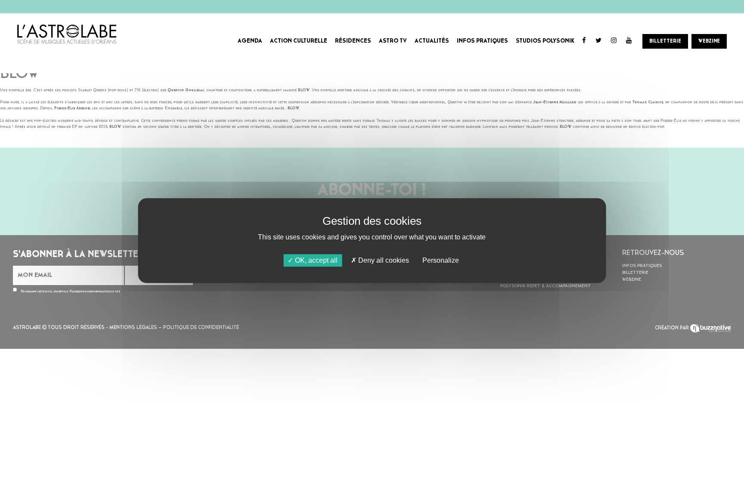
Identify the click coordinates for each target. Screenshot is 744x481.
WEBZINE (709, 41)
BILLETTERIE (665, 41)
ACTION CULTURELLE (298, 41)
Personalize (440, 260)
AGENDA (250, 41)
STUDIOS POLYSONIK (545, 41)
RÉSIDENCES (353, 41)
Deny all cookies (382, 260)
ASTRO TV (393, 41)
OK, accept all (315, 260)
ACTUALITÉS (432, 41)
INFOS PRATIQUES (482, 41)
